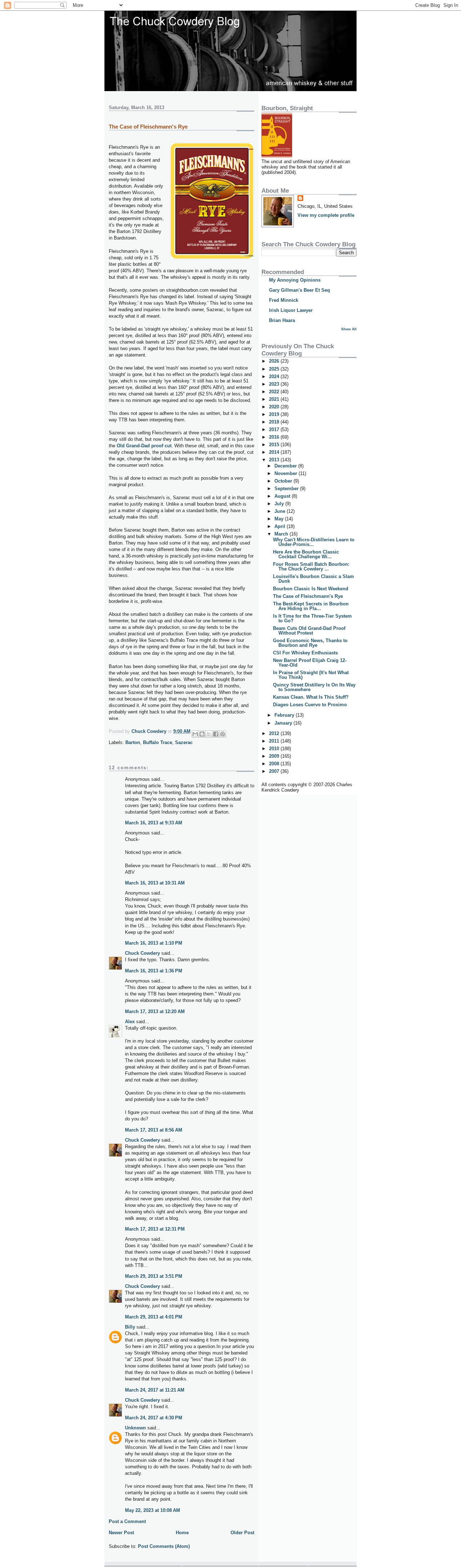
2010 (275, 748)
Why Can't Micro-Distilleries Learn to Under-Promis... (313, 542)
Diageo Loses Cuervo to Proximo (310, 704)
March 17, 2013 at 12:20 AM (155, 1011)
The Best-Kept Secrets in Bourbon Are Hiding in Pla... (311, 606)
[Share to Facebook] (215, 734)
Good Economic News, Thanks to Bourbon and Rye (310, 643)
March (282, 534)
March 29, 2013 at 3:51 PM (153, 1276)
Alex (130, 1021)
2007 (275, 771)
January (284, 723)
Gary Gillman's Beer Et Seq (299, 290)
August (283, 496)
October (284, 481)
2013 (275, 459)
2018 (275, 422)
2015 (275, 444)
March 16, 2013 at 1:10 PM (153, 943)
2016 (275, 437)
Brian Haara (282, 320)
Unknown (135, 1428)
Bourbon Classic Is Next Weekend (310, 588)
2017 (275, 429)
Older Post (242, 1532)
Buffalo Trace (157, 742)
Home (182, 1532)
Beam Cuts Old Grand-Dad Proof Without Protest (309, 631)
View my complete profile (325, 215)
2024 (275, 376)
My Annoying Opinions (295, 280)
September (287, 488)
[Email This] (195, 734)
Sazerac (184, 742)
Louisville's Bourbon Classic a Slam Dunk (313, 579)
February (285, 715)
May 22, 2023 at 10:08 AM (152, 1510)
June (280, 511)
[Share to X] (208, 734)
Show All (349, 329)
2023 (275, 384)
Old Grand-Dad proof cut (144, 445)
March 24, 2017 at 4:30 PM (153, 1417)
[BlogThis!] (202, 734)
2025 (275, 369)
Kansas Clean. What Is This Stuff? (311, 697)
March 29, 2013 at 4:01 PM (153, 1317)
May (279, 518)
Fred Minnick (283, 300)
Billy (130, 1327)
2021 (275, 399)
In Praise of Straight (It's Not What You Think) (311, 675)
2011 (275, 741)
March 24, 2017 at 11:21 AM (154, 1390)
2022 (275, 391)
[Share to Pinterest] (222, 734)
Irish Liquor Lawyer (291, 310)
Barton (132, 742)
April (280, 526)
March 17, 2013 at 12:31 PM (155, 1229)
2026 (275, 361)
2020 (275, 406)
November (286, 473)
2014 (275, 452)
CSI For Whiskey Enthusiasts (305, 652)
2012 (275, 733)
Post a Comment (127, 1521)
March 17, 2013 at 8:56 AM (153, 1130)
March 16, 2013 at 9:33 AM (153, 822)
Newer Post (121, 1532)
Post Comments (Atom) (164, 1546)
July (279, 503)
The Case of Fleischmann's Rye (308, 596)
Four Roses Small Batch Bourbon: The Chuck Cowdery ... (311, 566)
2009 (275, 756)
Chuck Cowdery (142, 953)
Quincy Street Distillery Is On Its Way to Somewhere (314, 687)
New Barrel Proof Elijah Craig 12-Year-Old (309, 663)
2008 (275, 763)
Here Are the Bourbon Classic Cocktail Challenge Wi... (306, 554)
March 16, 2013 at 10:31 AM (155, 883)
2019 (275, 414)
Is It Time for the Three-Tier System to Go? (312, 618)
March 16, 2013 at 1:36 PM (153, 970)
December (286, 466)
